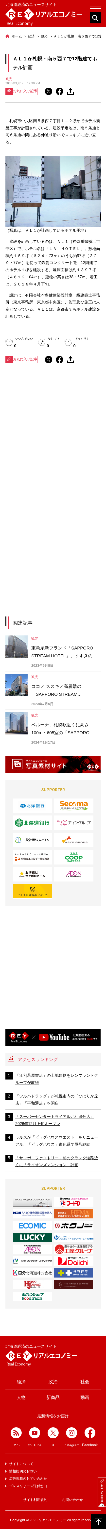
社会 (84, 1381)
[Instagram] (71, 1432)
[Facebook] (90, 1432)
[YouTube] (34, 1432)
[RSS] (16, 1432)
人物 (21, 1397)
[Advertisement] (53, 439)
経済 (21, 1381)
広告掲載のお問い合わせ (28, 1478)
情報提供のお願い (23, 1471)
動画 (84, 1397)
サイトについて (21, 1464)
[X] (53, 1432)
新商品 (53, 1397)
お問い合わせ (72, 1500)
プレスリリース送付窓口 (28, 1486)
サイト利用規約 (35, 1500)
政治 (53, 1381)
